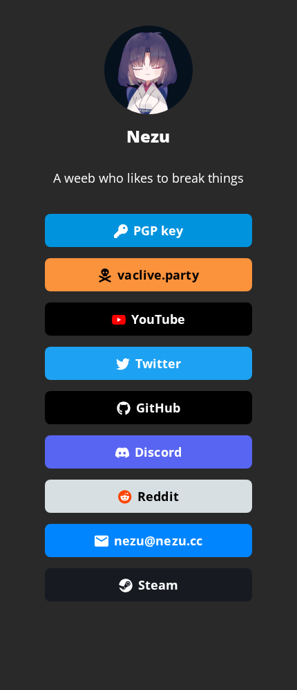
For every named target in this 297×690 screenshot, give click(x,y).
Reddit (158, 496)
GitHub (158, 407)
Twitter (158, 363)
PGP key (158, 230)
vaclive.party (157, 274)
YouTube (158, 319)
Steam (158, 584)
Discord (158, 452)
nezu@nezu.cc (158, 540)
